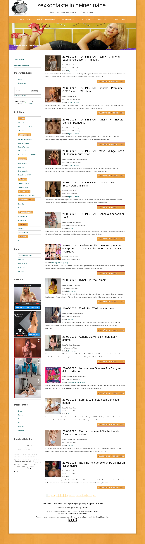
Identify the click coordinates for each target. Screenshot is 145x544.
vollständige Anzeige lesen (111, 81)
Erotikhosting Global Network (77, 513)
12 (77, 495)
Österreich (21, 267)
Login (20, 79)
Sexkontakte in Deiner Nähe (71, 5)
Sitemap (21, 423)
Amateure (85, 19)
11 (74, 495)
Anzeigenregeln (71, 503)
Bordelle (21, 204)
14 (84, 495)
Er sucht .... (22, 241)
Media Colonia (93, 511)
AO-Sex (21, 131)
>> (94, 495)
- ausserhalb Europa (25, 255)
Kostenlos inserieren (21, 65)
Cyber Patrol (87, 517)
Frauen (22, 119)
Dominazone (22, 163)
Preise (20, 419)
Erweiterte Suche (20, 95)
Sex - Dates (120, 19)
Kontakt (20, 427)
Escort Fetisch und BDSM (27, 155)
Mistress (21, 167)
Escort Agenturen (24, 147)
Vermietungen (23, 232)
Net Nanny (96, 517)
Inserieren (57, 503)
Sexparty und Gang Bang (26, 195)
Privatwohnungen (24, 208)
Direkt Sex (102, 19)
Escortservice (24, 135)
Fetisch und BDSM (24, 175)
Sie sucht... (22, 123)
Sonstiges (23, 224)
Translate (30, 103)
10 (70, 495)
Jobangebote (22, 216)
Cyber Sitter (105, 517)
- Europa (21, 259)
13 (81, 495)
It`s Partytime (24, 191)
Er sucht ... (23, 237)
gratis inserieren (46, 19)
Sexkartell (85, 508)
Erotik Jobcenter (26, 212)
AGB (82, 503)
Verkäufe (21, 228)
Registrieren (22, 83)
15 (88, 495)
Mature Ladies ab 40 (25, 127)
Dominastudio (23, 171)
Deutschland (22, 263)
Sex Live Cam (23, 187)
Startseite (25, 19)
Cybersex (23, 179)
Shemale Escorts (24, 151)
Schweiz (21, 271)
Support (21, 430)
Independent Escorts (25, 139)
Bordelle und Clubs (27, 200)
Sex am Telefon (23, 183)
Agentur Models (23, 143)
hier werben (68, 19)
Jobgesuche (22, 220)
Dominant (23, 159)
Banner (20, 415)
